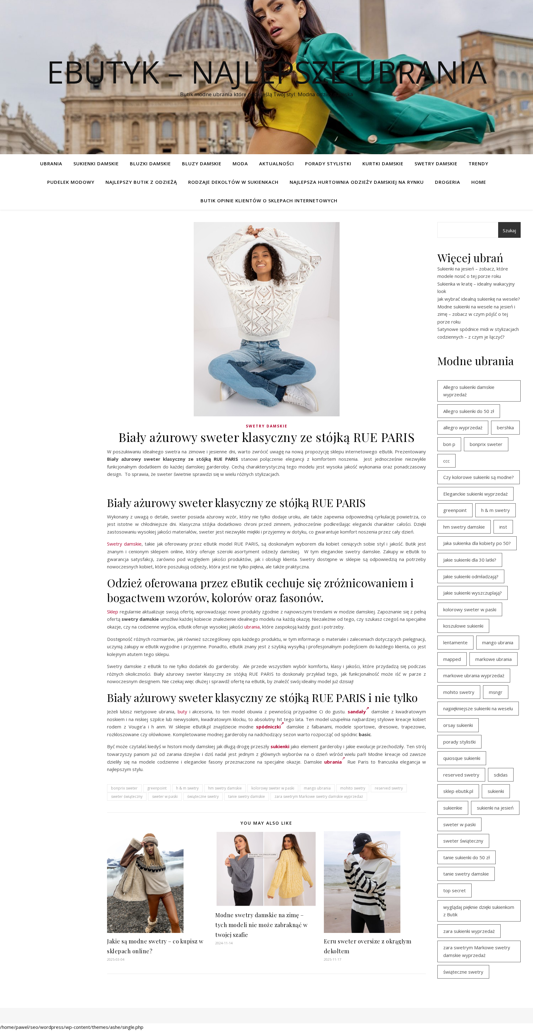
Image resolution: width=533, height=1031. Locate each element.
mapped (452, 659)
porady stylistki (459, 742)
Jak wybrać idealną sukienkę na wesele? (478, 299)
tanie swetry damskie (246, 796)
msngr (495, 692)
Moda (240, 163)
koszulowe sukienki (463, 626)
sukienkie (452, 808)
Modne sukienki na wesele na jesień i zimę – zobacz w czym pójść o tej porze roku (476, 314)
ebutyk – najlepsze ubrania (267, 71)
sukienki (280, 746)
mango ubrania (317, 788)
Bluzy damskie (201, 163)
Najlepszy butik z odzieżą (141, 182)
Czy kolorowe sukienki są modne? (478, 477)
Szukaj (509, 230)
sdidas (501, 775)
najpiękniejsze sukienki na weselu (478, 708)
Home (478, 182)
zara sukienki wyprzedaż (469, 931)
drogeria (447, 182)
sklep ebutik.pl (458, 791)
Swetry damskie (436, 163)
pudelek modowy (70, 182)
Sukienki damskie (96, 163)
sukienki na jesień (495, 808)
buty (182, 711)
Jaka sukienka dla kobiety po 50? (477, 543)
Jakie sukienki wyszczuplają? (472, 593)
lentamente (455, 642)
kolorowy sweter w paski (272, 788)
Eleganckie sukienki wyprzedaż (475, 494)
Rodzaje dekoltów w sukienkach (233, 182)
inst (503, 527)
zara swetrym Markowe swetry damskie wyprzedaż (319, 796)
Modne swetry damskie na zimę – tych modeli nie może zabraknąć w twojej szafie (261, 924)
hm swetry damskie (225, 788)
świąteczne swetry (203, 796)
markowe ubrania (493, 659)
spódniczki (268, 727)
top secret (454, 890)
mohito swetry (352, 788)
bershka (505, 427)
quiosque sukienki (461, 758)
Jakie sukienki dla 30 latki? (469, 560)
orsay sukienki (458, 725)
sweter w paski (165, 796)
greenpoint (157, 788)
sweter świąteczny (127, 796)
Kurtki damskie (382, 163)
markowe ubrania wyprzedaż (473, 675)
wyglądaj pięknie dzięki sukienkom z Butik (478, 911)
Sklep (112, 611)
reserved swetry (389, 788)
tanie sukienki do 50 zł (466, 857)
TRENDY (478, 163)
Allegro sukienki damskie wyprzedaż (468, 391)
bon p (449, 444)
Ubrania (51, 163)
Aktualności (276, 163)
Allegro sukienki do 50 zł (468, 411)
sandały (357, 711)
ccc (446, 461)
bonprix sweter (124, 788)
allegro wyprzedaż (462, 427)
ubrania (252, 627)
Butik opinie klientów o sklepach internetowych (268, 200)
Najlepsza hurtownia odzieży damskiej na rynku (357, 182)
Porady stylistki (328, 163)
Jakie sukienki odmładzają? (470, 576)
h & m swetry (187, 788)
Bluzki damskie (150, 163)
